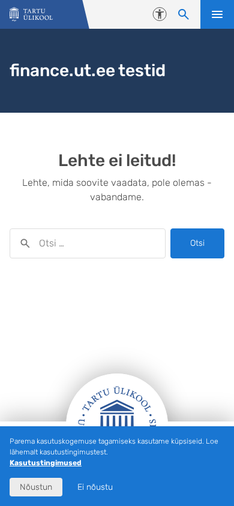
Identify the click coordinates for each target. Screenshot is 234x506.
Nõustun (36, 487)
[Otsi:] (88, 243)
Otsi (197, 243)
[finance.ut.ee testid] (31, 14)
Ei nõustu (95, 487)
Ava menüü (217, 14)
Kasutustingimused (46, 463)
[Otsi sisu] (184, 14)
